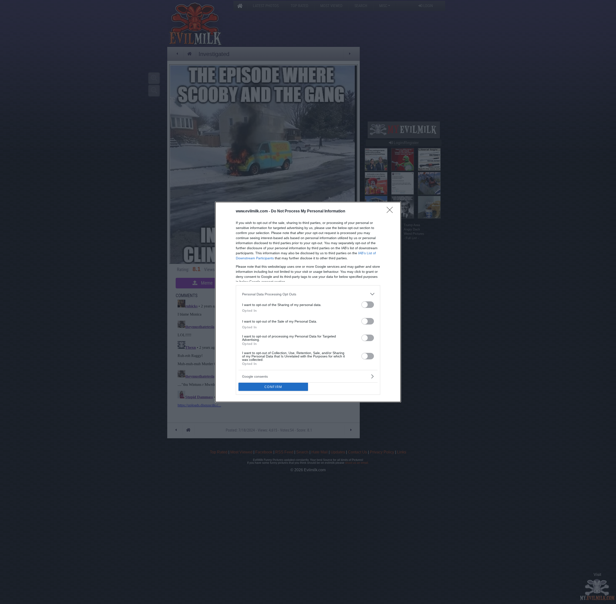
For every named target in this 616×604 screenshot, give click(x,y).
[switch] (367, 304)
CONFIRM (273, 387)
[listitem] (308, 294)
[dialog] (308, 302)
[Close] (391, 211)
